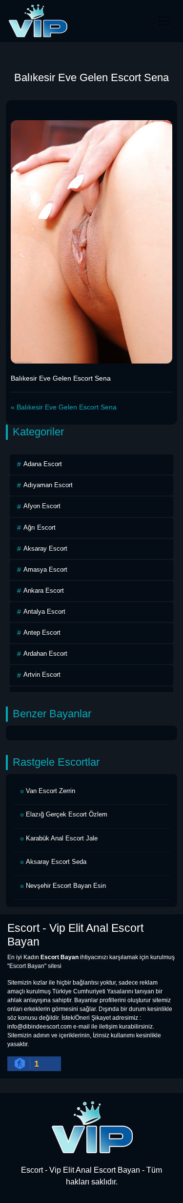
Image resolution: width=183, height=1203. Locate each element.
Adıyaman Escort (48, 485)
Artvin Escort (42, 674)
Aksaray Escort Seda (56, 861)
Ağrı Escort (39, 527)
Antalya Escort (44, 611)
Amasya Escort (45, 569)
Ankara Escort (43, 590)
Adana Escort (42, 464)
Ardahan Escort (45, 653)
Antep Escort (42, 632)
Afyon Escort (42, 506)
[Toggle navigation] (163, 21)
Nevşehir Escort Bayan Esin (66, 885)
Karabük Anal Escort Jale (62, 838)
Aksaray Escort (45, 548)
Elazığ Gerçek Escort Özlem (66, 814)
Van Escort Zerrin (50, 791)
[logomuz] (92, 1126)
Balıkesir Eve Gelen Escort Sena (67, 407)
